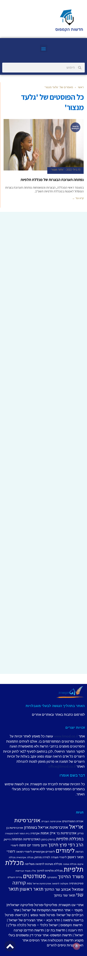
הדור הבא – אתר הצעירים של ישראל (34, 920)
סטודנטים (34, 876)
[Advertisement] (43, 258)
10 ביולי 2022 (73, 169)
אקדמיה (35, 833)
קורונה (19, 882)
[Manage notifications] (76, 946)
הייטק (7, 839)
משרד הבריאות (23, 871)
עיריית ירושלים (15, 877)
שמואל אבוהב (72, 889)
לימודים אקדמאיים (44, 852)
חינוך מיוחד (39, 845)
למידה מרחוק (42, 857)
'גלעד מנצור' (57, 169)
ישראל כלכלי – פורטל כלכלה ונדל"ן (33, 925)
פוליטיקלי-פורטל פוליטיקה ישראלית (32, 905)
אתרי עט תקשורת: (70, 905)
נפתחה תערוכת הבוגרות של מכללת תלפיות (52, 179)
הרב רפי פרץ (71, 844)
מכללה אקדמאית (25, 857)
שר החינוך (52, 889)
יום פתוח (25, 845)
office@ (54, 766)
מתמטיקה (52, 877)
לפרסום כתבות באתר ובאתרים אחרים (58, 715)
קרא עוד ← (78, 198)
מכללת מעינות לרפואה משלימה (43, 864)
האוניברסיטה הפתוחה (26, 839)
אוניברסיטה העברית (51, 821)
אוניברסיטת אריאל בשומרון (46, 827)
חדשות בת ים (56, 930)
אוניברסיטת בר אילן (63, 833)
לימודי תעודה (59, 857)
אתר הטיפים (38, 940)
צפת (29, 883)
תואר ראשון (32, 889)
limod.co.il (68, 766)
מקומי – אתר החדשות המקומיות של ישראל (52, 910)
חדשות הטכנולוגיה (61, 940)
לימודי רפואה (24, 852)
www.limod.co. (65, 736)
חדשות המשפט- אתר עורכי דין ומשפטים (44, 935)
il (77, 736)
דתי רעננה (75, 930)
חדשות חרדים (34, 930)
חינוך (53, 844)
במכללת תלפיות (69, 839)
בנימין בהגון (48, 839)
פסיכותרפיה (76, 883)
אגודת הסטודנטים (72, 821)
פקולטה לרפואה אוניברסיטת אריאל (50, 883)
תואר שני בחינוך (64, 895)
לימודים (65, 850)
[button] (43, 48)
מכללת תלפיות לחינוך (50, 871)
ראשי (81, 87)
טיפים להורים (56, 945)
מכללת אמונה (70, 864)
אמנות (45, 833)
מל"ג (33, 871)
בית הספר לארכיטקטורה (17, 833)
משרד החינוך (70, 876)
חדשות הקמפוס (71, 925)
